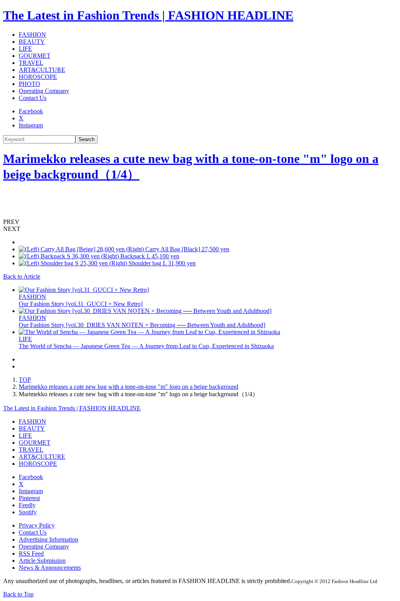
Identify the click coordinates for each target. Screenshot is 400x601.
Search (87, 139)
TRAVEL (31, 62)
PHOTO (29, 83)
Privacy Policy (37, 525)
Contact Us (32, 98)
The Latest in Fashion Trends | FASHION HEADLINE (148, 15)
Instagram (31, 125)
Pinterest (29, 498)
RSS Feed (31, 553)
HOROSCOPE (38, 76)
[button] (200, 221)
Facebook (31, 111)
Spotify (28, 512)
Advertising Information (48, 539)
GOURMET (34, 55)
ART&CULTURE (42, 69)
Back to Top (18, 594)
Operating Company (44, 91)
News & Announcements (50, 567)
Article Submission (42, 560)
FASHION (32, 34)
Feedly (27, 505)
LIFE (25, 48)
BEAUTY (32, 41)
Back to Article (21, 276)
